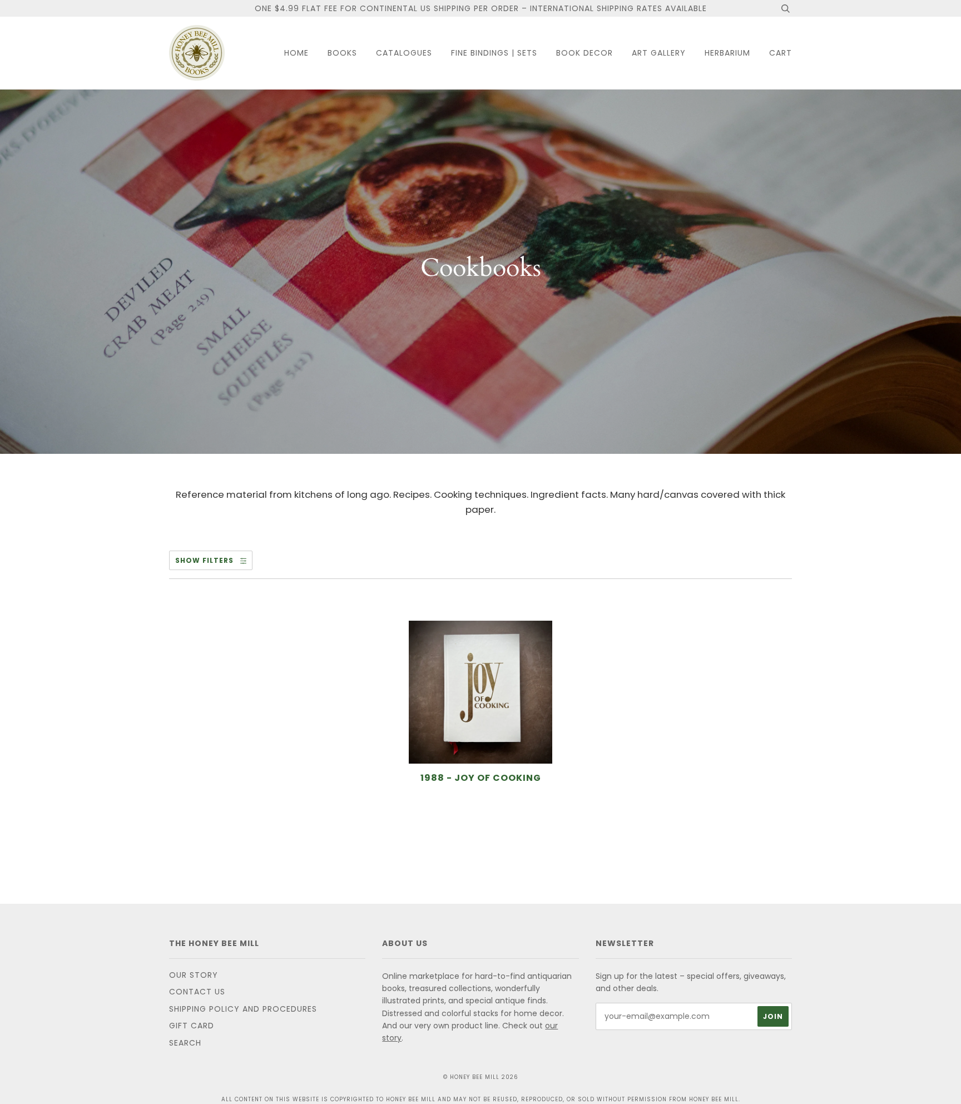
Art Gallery (659, 52)
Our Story (193, 975)
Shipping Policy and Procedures (243, 1008)
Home (296, 52)
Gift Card (191, 1025)
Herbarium (727, 52)
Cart (780, 52)
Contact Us (197, 991)
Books (342, 52)
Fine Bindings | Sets (494, 52)
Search (185, 1042)
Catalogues (404, 52)
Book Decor (584, 52)
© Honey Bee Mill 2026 (480, 1077)
